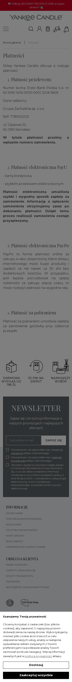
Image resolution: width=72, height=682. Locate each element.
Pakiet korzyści (17, 564)
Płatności (13, 581)
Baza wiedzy (14, 541)
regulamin (17, 453)
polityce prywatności (38, 656)
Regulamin (13, 524)
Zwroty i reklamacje (21, 570)
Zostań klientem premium (24, 518)
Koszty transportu (19, 575)
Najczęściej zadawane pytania (27, 587)
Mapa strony (15, 535)
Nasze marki (14, 513)
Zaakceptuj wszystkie (36, 675)
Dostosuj (36, 665)
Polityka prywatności (21, 530)
